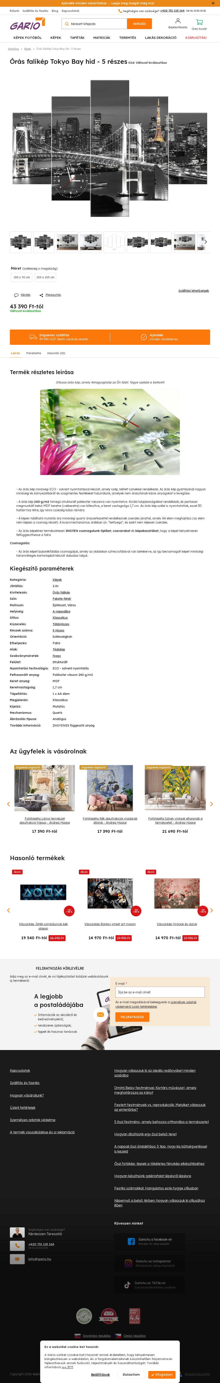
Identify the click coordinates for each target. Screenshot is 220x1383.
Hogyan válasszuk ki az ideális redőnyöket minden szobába (155, 1072)
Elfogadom (164, 1375)
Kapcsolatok (70, 11)
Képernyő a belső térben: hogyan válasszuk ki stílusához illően (159, 1202)
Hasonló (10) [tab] (56, 353)
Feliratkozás (132, 1017)
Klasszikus (60, 618)
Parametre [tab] (33, 353)
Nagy (57, 656)
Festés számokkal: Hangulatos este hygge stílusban (156, 1188)
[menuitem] (27, 37)
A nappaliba (61, 611)
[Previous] (9, 910)
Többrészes (61, 624)
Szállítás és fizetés (35, 11)
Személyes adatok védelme (32, 1120)
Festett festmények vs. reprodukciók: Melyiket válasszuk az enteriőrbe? (160, 1107)
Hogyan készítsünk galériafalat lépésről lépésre (152, 1176)
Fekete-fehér (62, 599)
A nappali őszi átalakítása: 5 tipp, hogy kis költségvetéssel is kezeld (160, 1148)
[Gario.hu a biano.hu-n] (134, 1317)
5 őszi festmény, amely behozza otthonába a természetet (161, 1122)
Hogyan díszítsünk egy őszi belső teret (145, 1134)
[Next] (211, 910)
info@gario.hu (39, 1259)
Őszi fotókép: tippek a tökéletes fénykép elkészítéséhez (159, 1163)
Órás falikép (61, 592)
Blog (55, 11)
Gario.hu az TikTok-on (155, 1285)
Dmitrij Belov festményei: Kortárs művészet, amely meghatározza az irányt (155, 1090)
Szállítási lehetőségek (194, 291)
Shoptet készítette (197, 1374)
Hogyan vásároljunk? (27, 1095)
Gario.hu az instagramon (155, 1263)
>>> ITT (67, 1367)
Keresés (139, 23)
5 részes (58, 630)
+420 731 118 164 (41, 1244)
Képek (57, 580)
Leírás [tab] (15, 353)
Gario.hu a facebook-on (155, 1241)
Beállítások (100, 1374)
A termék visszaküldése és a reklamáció (42, 1132)
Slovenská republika (97, 1336)
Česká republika (135, 1336)
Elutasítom (131, 1375)
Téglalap (59, 649)
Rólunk (14, 11)
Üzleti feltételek (22, 1107)
